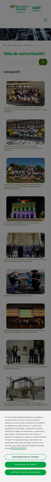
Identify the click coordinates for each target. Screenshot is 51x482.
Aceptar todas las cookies (25, 472)
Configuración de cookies (25, 457)
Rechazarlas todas (25, 465)
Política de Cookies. (18, 448)
